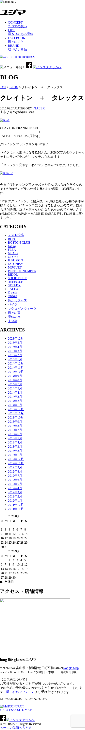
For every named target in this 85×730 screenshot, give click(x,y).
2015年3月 (15, 351)
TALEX (39, 108)
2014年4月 (15, 392)
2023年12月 (16, 338)
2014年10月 (16, 371)
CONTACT (16, 706)
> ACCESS (7, 710)
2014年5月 (15, 388)
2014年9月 (15, 376)
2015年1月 (15, 359)
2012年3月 (15, 492)
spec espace (15, 281)
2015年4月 (15, 346)
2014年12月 (16, 363)
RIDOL (13, 274)
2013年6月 (15, 434)
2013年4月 (15, 442)
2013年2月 (15, 450)
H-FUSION (15, 260)
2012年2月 (15, 496)
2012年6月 (15, 479)
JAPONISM (16, 264)
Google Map (71, 668)
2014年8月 (15, 380)
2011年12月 (16, 504)
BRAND (17, 47)
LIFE (20, 32)
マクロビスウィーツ (22, 308)
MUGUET (15, 267)
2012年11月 (16, 463)
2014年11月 (16, 367)
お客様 (12, 296)
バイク (12, 304)
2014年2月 (15, 400)
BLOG (13, 87)
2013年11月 (16, 413)
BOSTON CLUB (19, 242)
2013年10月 (16, 417)
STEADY (14, 285)
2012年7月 (15, 475)
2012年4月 (15, 488)
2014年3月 (15, 396)
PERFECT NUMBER (22, 271)
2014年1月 (15, 405)
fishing (12, 246)
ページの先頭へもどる (16, 727)
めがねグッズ (17, 300)
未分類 (12, 321)
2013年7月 (15, 430)
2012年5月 (15, 484)
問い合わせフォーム (20, 692)
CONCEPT (17, 24)
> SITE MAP (23, 710)
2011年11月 (16, 509)
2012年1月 (15, 500)
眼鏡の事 (14, 317)
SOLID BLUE (17, 278)
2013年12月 (16, 409)
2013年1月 (15, 455)
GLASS (13, 253)
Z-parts (12, 292)
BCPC (12, 239)
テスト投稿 (16, 235)
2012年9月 (15, 467)
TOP (3, 87)
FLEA (12, 249)
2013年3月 (15, 446)
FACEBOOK (16, 39)
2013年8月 (15, 425)
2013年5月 (15, 438)
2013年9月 (15, 421)
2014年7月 (15, 384)
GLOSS (13, 256)
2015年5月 (15, 342)
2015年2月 (15, 355)
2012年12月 (16, 459)
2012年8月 (15, 471)
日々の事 (14, 312)
